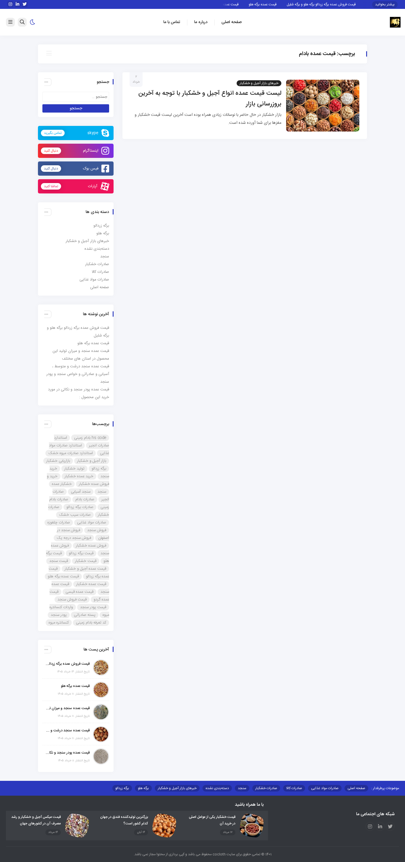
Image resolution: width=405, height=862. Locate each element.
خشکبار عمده (62, 484)
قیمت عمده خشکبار (91, 584)
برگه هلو (102, 233)
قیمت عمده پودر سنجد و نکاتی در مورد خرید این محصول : (67, 753)
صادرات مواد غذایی (94, 279)
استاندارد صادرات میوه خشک (70, 453)
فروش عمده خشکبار (91, 545)
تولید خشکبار (74, 468)
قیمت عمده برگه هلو (271, 4)
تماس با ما (171, 22)
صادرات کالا (100, 272)
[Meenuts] (395, 22)
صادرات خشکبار (97, 264)
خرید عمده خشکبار (79, 476)
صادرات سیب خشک (75, 515)
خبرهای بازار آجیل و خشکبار (259, 83)
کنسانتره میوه (59, 622)
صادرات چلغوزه (58, 522)
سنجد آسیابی (80, 491)
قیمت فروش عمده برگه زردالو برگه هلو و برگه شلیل (329, 4)
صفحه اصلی (231, 22)
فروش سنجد (96, 530)
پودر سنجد (59, 615)
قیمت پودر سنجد (93, 607)
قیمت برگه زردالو (81, 553)
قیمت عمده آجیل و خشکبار (85, 568)
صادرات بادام (84, 499)
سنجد (104, 256)
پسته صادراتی (84, 615)
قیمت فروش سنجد (72, 599)
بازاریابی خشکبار (58, 461)
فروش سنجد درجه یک (74, 538)
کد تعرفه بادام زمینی (91, 622)
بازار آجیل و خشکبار (91, 461)
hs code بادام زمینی (90, 438)
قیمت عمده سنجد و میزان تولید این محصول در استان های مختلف (67, 708)
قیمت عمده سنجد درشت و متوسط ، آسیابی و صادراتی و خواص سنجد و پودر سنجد (77, 374)
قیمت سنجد (58, 561)
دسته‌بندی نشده (96, 249)
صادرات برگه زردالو (79, 507)
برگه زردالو (101, 225)
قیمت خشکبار (85, 561)
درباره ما (201, 22)
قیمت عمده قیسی (79, 592)
